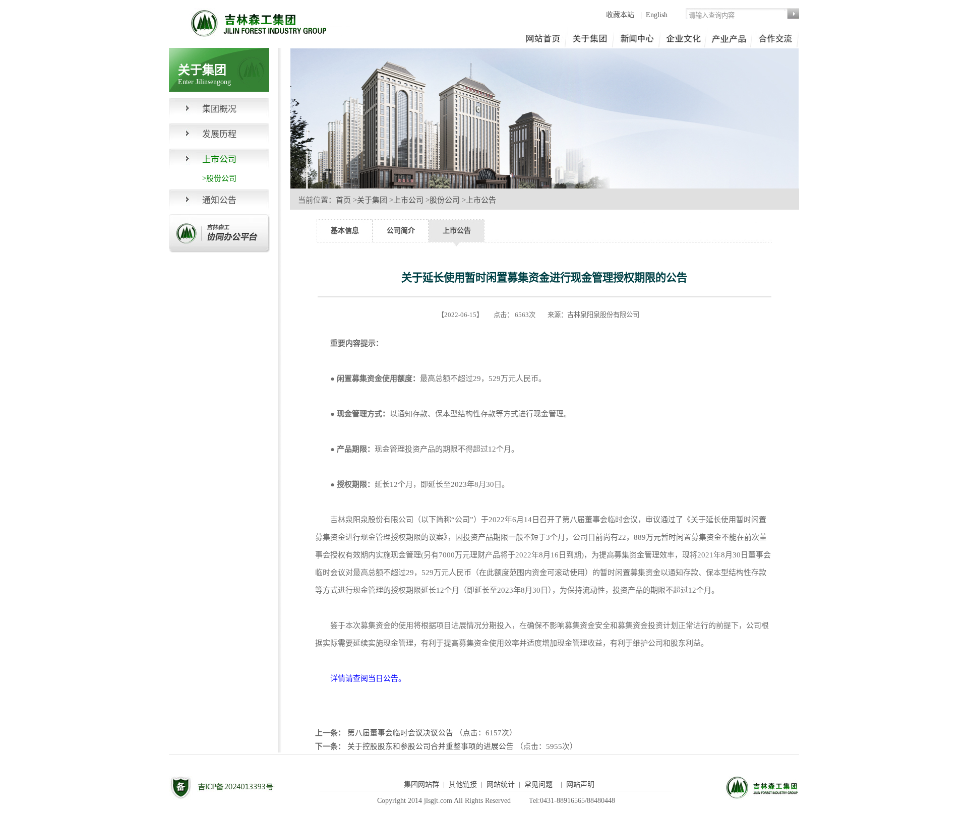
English (657, 15)
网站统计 (501, 784)
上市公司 (408, 200)
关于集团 (372, 200)
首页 (343, 200)
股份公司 (445, 200)
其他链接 (463, 784)
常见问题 (538, 784)
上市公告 (481, 200)
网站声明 (580, 784)
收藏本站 (621, 15)
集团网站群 (421, 784)
